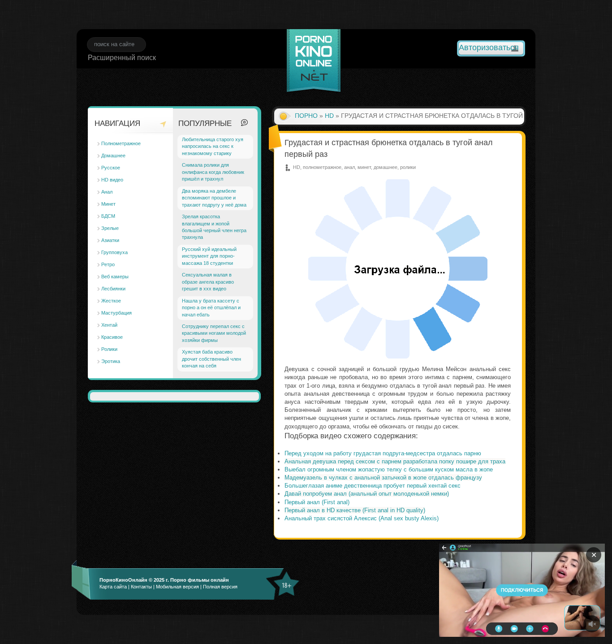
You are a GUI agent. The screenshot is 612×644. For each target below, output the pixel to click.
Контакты (141, 586)
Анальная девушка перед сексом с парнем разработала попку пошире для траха (394, 461)
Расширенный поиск (122, 57)
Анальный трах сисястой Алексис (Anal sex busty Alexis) (361, 518)
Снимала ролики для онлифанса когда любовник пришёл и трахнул (213, 172)
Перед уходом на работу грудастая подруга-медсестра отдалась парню (382, 453)
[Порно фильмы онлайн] (313, 62)
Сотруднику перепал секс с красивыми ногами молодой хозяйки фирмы (214, 333)
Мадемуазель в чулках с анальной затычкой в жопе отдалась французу (383, 477)
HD (329, 115)
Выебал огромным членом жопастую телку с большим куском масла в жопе (388, 469)
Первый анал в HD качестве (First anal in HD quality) (354, 510)
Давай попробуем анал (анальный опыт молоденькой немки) (366, 493)
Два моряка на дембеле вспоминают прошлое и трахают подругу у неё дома (214, 197)
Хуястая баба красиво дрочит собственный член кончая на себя (211, 358)
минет (364, 167)
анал (349, 167)
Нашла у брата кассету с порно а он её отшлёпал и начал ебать (211, 307)
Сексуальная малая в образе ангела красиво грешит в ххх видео (208, 281)
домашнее (385, 167)
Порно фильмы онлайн (199, 580)
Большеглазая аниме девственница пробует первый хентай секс (372, 485)
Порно (306, 115)
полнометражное (322, 167)
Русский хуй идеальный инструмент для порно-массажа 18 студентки (209, 256)
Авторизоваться (489, 47)
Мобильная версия (177, 586)
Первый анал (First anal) (316, 502)
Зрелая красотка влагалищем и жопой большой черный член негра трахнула (214, 227)
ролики (408, 167)
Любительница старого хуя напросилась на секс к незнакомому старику (212, 146)
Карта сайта (113, 586)
